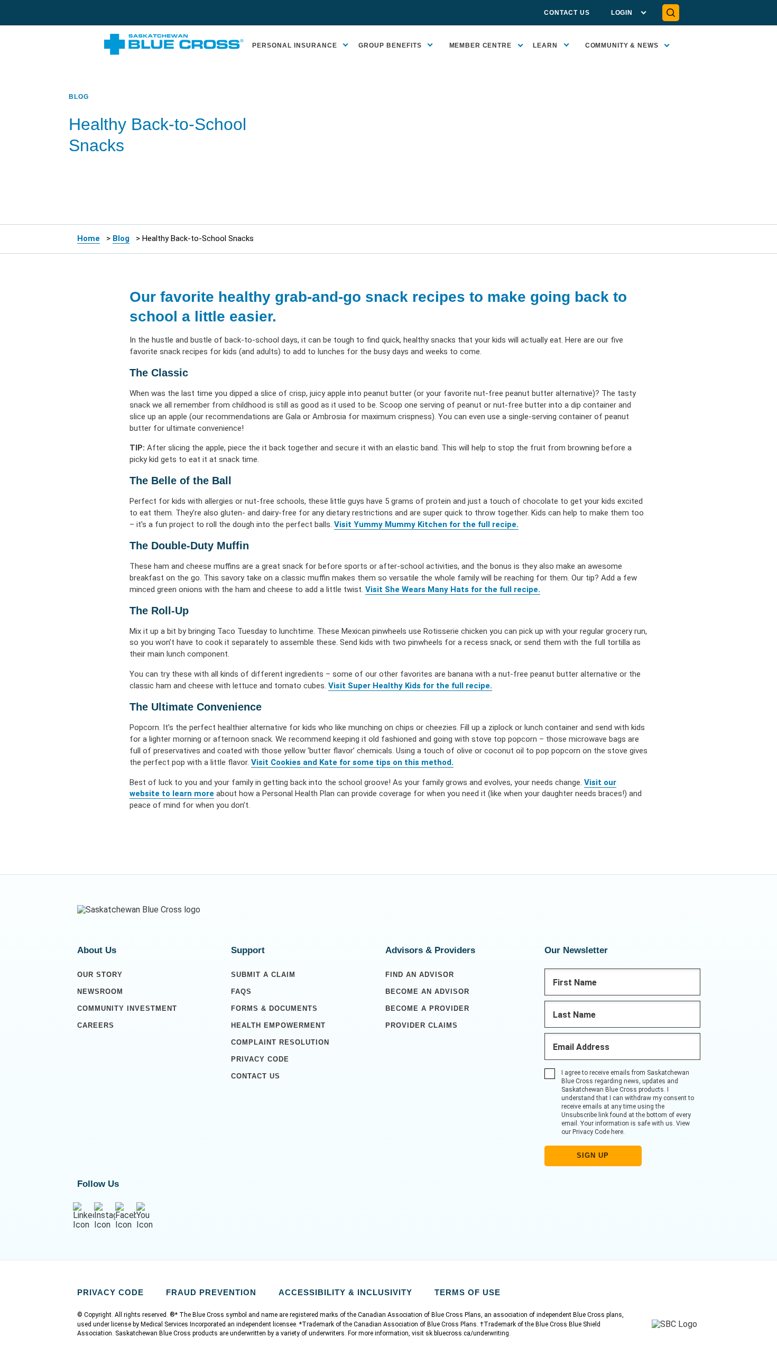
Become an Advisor (427, 991)
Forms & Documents (274, 1008)
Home (88, 238)
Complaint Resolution (280, 1042)
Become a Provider (427, 1008)
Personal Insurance (294, 45)
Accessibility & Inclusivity (345, 1292)
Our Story (100, 975)
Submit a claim (263, 975)
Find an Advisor (419, 975)
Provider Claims (421, 1025)
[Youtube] (147, 1216)
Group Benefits (390, 45)
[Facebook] (125, 1216)
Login (622, 12)
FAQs (241, 991)
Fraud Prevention (211, 1292)
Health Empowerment (278, 1025)
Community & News (622, 45)
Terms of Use (467, 1292)
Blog (121, 238)
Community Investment (127, 1008)
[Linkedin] (83, 1216)
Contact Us (567, 12)
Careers (95, 1025)
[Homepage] (138, 910)
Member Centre (480, 45)
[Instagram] (104, 1216)
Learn (545, 45)
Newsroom (100, 991)
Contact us (255, 1076)
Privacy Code (260, 1059)
